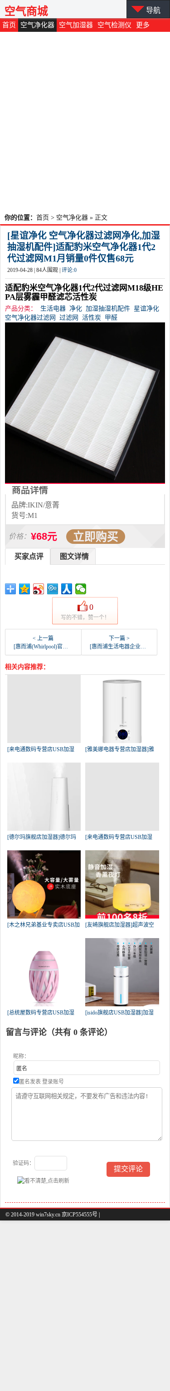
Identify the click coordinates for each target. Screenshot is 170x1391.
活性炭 (91, 317)
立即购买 (95, 536)
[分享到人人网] (67, 588)
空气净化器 (37, 25)
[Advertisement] (85, 121)
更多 (143, 25)
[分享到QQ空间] (24, 588)
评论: (69, 270)
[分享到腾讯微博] (52, 588)
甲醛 (111, 317)
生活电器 (53, 308)
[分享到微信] (81, 588)
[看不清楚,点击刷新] (43, 1180)
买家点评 (29, 556)
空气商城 (26, 11)
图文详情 (74, 556)
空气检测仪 (114, 25)
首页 (9, 25)
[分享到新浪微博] (38, 588)
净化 (75, 308)
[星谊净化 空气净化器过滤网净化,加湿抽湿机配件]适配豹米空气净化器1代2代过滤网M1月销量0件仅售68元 (83, 247)
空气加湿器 (76, 25)
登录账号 (53, 1082)
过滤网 (68, 317)
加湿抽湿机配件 (108, 308)
